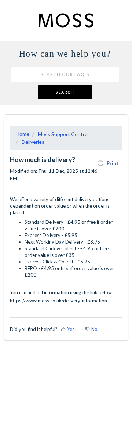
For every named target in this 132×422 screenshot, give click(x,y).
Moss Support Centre (63, 134)
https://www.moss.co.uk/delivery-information (58, 300)
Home (22, 134)
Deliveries (33, 142)
